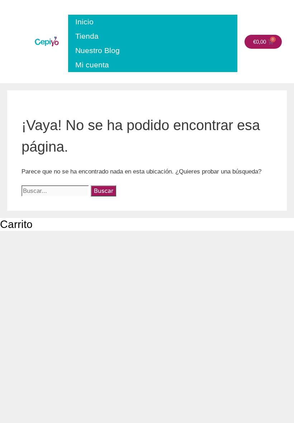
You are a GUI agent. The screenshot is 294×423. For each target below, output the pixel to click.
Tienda (87, 36)
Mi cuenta (92, 65)
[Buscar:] (56, 190)
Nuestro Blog (97, 50)
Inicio (84, 22)
